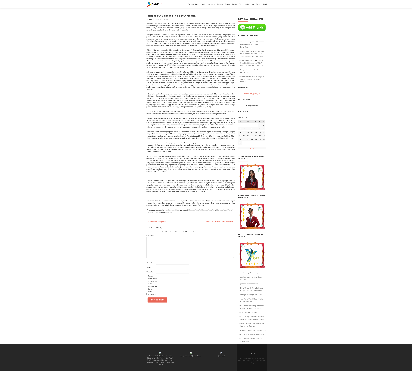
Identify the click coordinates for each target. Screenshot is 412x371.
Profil (203, 4)
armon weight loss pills (248, 312)
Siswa (177, 210)
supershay (244, 76)
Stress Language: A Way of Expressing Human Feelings (252, 79)
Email (149, 267)
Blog (240, 4)
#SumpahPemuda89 (208, 210)
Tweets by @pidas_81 (252, 94)
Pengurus (171, 210)
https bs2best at (246, 51)
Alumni (227, 4)
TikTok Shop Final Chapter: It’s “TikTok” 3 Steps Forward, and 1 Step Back (252, 53)
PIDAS (168, 19)
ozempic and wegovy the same (251, 295)
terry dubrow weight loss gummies (253, 330)
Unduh (247, 4)
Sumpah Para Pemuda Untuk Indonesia (220, 222)
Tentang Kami (193, 4)
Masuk (264, 4)
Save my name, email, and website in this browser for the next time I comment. (152, 285)
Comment (150, 235)
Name (149, 263)
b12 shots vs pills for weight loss (252, 334)
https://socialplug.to (247, 60)
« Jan (252, 148)
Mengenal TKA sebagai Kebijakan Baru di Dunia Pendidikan (252, 44)
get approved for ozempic (249, 284)
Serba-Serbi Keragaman (156, 222)
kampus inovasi (245, 70)
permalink (169, 212)
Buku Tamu (256, 4)
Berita (234, 4)
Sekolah (220, 4)
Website (149, 272)
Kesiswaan (211, 4)
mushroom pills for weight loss (251, 273)
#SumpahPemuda (194, 210)
